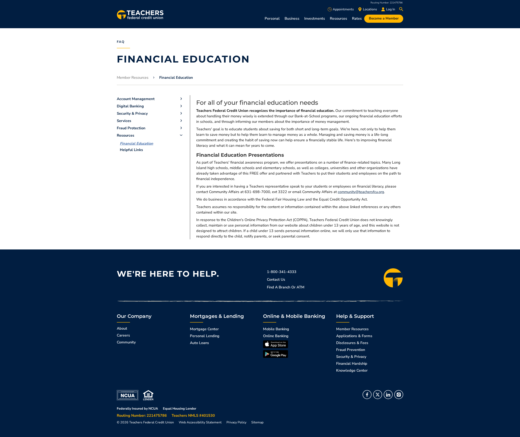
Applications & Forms (354, 335)
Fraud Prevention (350, 349)
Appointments (343, 9)
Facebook (367, 394)
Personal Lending (204, 335)
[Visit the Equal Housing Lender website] (148, 395)
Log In (390, 9)
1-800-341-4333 (281, 271)
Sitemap (257, 422)
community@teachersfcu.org (361, 191)
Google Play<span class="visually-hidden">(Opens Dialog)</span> (275, 354)
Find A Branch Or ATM (285, 287)
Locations (370, 9)
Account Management (136, 98)
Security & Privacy (132, 113)
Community (126, 342)
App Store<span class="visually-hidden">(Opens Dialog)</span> (275, 344)
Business (292, 18)
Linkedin (388, 394)
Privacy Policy (236, 422)
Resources (338, 18)
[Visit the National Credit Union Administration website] (127, 395)
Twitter (377, 394)
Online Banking (275, 335)
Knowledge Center (352, 370)
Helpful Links (131, 149)
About (122, 328)
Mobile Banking (276, 329)
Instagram (398, 394)
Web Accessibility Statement (200, 422)
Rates (357, 18)
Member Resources (132, 77)
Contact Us (276, 279)
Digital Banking (130, 106)
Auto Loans (199, 342)
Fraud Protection (131, 128)
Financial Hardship (351, 363)
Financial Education (136, 143)
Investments (314, 18)
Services (124, 120)
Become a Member (384, 18)
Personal (272, 18)
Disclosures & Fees (352, 342)
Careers (123, 335)
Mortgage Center (204, 329)
